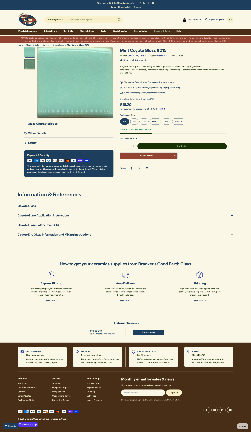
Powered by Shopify (59, 419)
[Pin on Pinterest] (147, 168)
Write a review (148, 332)
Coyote (46, 45)
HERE (170, 41)
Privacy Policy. (173, 400)
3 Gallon (178, 121)
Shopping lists (124, 7)
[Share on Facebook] (131, 168)
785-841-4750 (198, 355)
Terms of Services (155, 400)
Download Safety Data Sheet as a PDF (137, 99)
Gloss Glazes (58, 45)
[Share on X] (139, 168)
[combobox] (83, 19)
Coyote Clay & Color (137, 55)
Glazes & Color (33, 45)
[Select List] (175, 156)
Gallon (155, 121)
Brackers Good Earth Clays (37, 419)
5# (134, 121)
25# (166, 121)
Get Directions (143, 355)
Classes (137, 7)
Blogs (113, 7)
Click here (85, 355)
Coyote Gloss (161, 55)
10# (144, 121)
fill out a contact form (35, 355)
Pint (125, 121)
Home (20, 45)
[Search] (119, 19)
